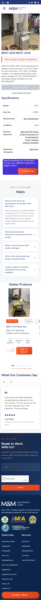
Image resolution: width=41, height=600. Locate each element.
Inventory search (8, 541)
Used (28, 321)
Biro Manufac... (10, 342)
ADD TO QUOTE (24, 350)
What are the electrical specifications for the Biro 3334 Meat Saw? (18, 203)
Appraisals (26, 546)
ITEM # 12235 (12, 321)
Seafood (26, 143)
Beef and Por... (19, 342)
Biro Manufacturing (31, 118)
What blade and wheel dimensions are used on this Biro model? (18, 234)
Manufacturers (27, 551)
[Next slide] (36, 321)
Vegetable (34, 143)
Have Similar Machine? (21, 93)
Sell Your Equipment (10, 565)
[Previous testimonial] (4, 381)
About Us (6, 583)
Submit (21, 488)
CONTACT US (28, 171)
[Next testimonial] (11, 381)
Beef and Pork (26, 132)
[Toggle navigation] (4, 8)
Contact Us (6, 588)
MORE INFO (13, 350)
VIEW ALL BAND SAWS (24, 369)
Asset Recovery (28, 560)
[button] (36, 31)
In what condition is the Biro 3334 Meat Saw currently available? (16, 270)
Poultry (28, 140)
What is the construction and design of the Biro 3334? (17, 257)
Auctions (25, 555)
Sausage (35, 140)
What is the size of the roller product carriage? (17, 246)
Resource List (7, 579)
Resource (25, 541)
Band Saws (33, 149)
